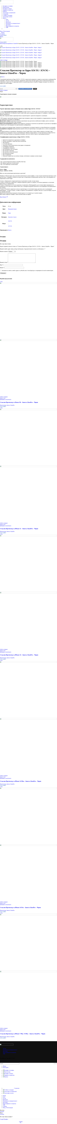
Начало (2, 43)
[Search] (55, 1063)
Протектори (7, 43)
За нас (7, 20)
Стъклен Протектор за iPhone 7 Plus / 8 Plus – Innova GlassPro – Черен (22, 1034)
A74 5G (10, 226)
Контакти (8, 22)
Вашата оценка (4, 251)
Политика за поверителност (13, 23)
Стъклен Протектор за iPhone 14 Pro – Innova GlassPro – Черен (20, 907)
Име (1, 265)
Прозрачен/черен (12, 209)
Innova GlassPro (14, 43)
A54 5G (10, 221)
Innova (9, 230)
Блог (7, 19)
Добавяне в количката (25, 88)
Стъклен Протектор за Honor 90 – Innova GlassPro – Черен (19, 402)
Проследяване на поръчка (12, 26)
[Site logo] (6, 3)
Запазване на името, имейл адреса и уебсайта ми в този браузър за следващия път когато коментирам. (27, 270)
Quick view (2, 398)
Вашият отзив (4, 262)
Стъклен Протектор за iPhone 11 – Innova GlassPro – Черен (19, 528)
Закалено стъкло (12, 217)
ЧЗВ (7, 27)
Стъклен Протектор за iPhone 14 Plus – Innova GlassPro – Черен (20, 781)
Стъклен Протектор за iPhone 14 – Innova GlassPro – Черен (19, 655)
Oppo (9, 213)
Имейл (2, 267)
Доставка (8, 24)
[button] (5, 399)
